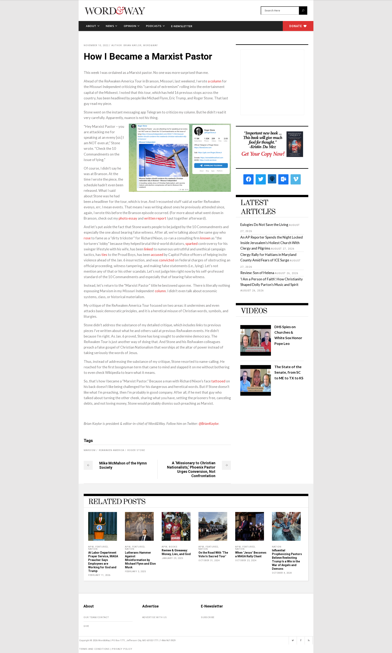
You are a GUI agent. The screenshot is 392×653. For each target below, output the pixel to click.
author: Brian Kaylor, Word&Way (134, 45)
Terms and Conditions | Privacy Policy (105, 649)
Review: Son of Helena (257, 273)
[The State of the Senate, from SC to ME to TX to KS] (255, 394)
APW (91, 546)
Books (173, 546)
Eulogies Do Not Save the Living (264, 224)
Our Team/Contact (96, 617)
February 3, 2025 (135, 571)
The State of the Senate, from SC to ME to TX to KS (288, 372)
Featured (101, 546)
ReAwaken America (111, 450)
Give (86, 626)
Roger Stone (136, 450)
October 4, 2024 (282, 573)
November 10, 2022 (96, 45)
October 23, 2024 (245, 560)
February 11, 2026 (99, 575)
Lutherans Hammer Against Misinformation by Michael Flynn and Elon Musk (140, 560)
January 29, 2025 (172, 558)
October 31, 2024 (208, 560)
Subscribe (207, 617)
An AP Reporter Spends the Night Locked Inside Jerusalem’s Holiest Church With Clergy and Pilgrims (271, 242)
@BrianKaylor (208, 423)
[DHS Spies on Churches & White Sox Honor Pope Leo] (255, 354)
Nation (93, 549)
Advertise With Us (154, 617)
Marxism (90, 450)
